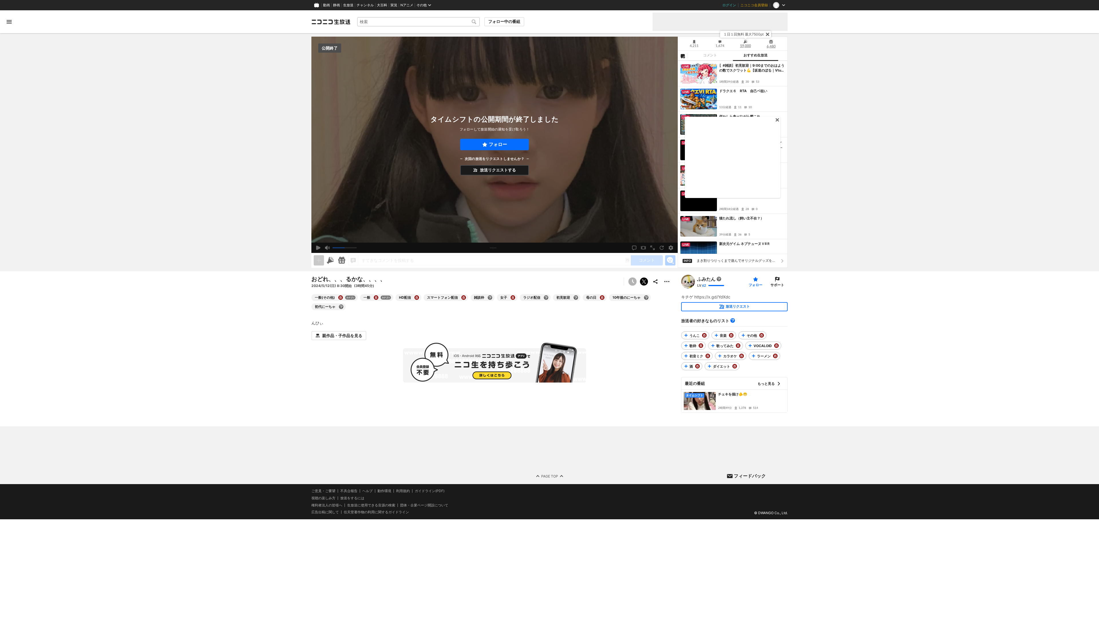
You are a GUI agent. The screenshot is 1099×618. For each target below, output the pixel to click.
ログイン (729, 5)
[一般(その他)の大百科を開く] (340, 297)
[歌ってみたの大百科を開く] (738, 345)
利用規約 (403, 491)
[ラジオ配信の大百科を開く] (546, 297)
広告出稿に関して (325, 512)
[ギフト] (342, 260)
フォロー (498, 144)
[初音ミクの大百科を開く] (707, 356)
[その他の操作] (667, 282)
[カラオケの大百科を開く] (741, 356)
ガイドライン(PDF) (429, 491)
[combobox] (418, 21)
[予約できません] (632, 282)
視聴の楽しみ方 (323, 498)
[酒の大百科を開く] (697, 366)
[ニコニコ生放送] (330, 21)
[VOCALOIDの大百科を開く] (776, 345)
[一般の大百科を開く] (376, 297)
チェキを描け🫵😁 (732, 394)
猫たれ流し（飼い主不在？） (741, 218)
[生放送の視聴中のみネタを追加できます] (319, 260)
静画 (336, 5)
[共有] (655, 282)
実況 (393, 5)
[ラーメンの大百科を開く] (775, 356)
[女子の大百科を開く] (513, 297)
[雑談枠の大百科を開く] (490, 297)
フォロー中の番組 (504, 21)
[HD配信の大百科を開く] (416, 297)
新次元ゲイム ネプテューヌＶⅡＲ (744, 243)
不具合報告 (348, 491)
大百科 (382, 5)
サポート (777, 285)
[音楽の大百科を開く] (731, 335)
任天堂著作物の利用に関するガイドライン (376, 512)
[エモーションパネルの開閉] (670, 260)
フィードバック (750, 476)
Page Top (549, 476)
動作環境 (384, 491)
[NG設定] (682, 56)
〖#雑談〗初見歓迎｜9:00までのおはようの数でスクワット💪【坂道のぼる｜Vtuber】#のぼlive (751, 68)
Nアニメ (406, 5)
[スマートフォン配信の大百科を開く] (463, 297)
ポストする (644, 282)
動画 (326, 5)
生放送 (348, 5)
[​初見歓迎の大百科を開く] (576, 297)
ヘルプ (367, 491)
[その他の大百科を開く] (761, 335)
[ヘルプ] (732, 320)
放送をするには (352, 498)
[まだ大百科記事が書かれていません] (719, 279)
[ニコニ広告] (330, 260)
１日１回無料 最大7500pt (744, 34)
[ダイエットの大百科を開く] (734, 366)
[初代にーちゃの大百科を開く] (341, 306)
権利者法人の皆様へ (326, 505)
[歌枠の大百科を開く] (701, 345)
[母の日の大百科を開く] (602, 297)
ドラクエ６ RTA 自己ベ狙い (743, 91)
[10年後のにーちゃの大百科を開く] (646, 297)
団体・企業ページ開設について (424, 505)
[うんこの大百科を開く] (704, 335)
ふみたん (706, 279)
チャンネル (365, 5)
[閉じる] (767, 34)
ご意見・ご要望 (323, 491)
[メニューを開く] (9, 21)
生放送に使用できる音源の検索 (371, 505)
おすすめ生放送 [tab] (756, 55)
